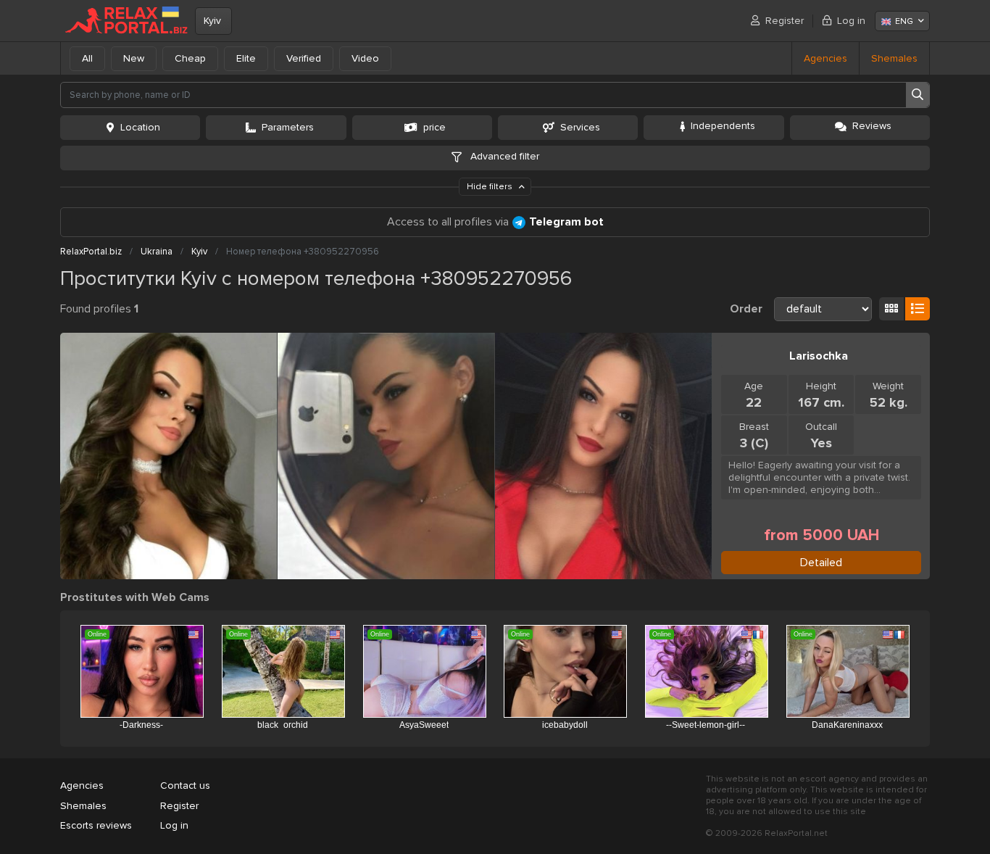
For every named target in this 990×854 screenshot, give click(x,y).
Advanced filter (503, 156)
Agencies (825, 58)
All (87, 58)
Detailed (821, 562)
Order (746, 309)
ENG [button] (904, 21)
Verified (303, 58)
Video (365, 58)
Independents (723, 126)
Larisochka (818, 356)
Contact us (185, 785)
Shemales (894, 58)
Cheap (190, 58)
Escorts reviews (96, 825)
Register (784, 20)
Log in (851, 20)
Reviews (871, 126)
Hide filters (491, 186)
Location (140, 127)
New (133, 58)
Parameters (288, 127)
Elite (246, 58)
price (434, 127)
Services (580, 127)
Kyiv (212, 20)
